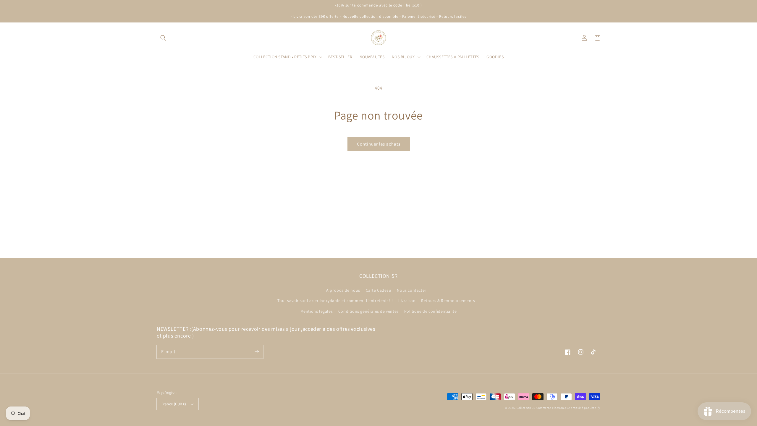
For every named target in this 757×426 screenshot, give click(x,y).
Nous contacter (411, 290)
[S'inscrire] (256, 351)
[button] (163, 37)
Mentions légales (316, 311)
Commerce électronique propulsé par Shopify (568, 408)
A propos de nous (343, 290)
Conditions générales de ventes (368, 311)
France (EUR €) (173, 403)
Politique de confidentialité (430, 311)
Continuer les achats (378, 144)
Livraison (406, 300)
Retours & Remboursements (448, 300)
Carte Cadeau (379, 290)
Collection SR (526, 408)
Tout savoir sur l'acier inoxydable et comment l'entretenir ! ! (335, 300)
